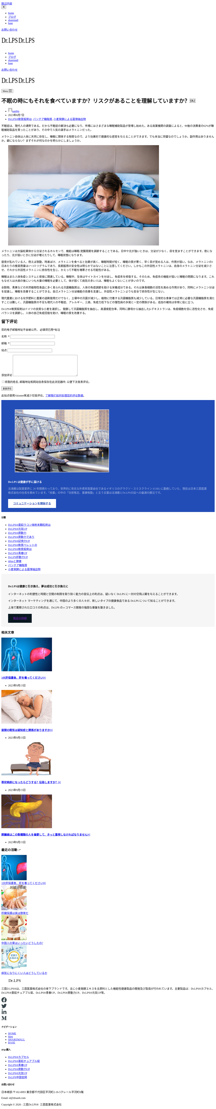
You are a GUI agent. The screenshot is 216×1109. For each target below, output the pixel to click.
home (11, 13)
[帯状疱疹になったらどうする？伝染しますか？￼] (26, 774)
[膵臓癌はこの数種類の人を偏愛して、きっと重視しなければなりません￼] (26, 827)
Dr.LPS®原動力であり (21, 537)
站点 (4, 350)
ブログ (12, 16)
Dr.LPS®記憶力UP (19, 541)
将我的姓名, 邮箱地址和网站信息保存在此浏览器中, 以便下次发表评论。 (48, 381)
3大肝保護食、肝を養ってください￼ (23, 677)
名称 (5, 336)
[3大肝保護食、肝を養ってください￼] (26, 670)
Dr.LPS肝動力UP (18, 557)
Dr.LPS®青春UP (17, 553)
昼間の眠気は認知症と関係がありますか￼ (27, 730)
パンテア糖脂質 (42, 119)
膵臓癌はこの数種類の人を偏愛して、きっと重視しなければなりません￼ (45, 834)
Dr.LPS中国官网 (17, 1077)
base (10, 23)
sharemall (13, 20)
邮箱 (5, 343)
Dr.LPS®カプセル (18, 1057)
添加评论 (6, 375)
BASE (11, 1042)
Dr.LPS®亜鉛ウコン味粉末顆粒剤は (29, 524)
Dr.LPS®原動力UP (19, 1069)
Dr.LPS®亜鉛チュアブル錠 (24, 1061)
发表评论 (7, 388)
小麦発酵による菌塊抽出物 (69, 119)
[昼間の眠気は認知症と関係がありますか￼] (26, 722)
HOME (12, 1033)
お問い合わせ (9, 29)
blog (10, 1036)
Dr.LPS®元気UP (17, 528)
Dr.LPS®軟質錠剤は (20, 119)
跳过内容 (6, 3)
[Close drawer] (3, 7)
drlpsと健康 (14, 561)
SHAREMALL (16, 1039)
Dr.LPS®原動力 (17, 533)
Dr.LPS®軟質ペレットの (22, 545)
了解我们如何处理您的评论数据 (64, 395)
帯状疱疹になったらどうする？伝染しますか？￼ (31, 782)
